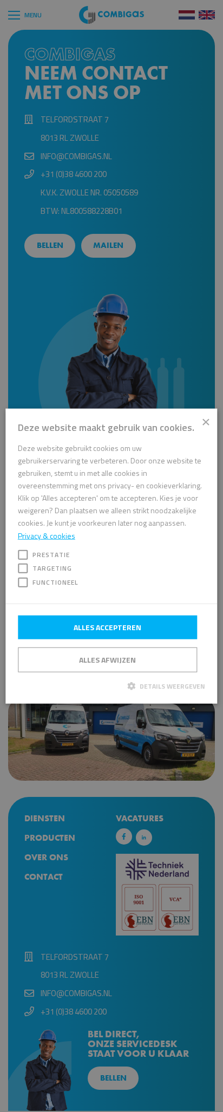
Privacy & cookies (46, 535)
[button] (111, 686)
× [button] (205, 421)
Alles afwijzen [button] (107, 659)
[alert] (111, 556)
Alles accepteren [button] (107, 627)
